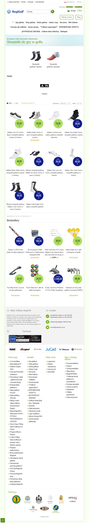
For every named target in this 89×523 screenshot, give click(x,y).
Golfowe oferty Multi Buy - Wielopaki (54, 31)
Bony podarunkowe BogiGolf (16, 454)
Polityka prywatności (70, 393)
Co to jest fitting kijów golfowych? (15, 362)
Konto (23, 2)
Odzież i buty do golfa (21, 39)
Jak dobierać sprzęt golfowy (16, 459)
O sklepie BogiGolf (16, 484)
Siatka (10, 103)
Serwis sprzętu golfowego (34, 420)
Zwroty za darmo (72, 387)
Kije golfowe (20, 22)
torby (16, 322)
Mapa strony (70, 371)
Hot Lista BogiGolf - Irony (16, 475)
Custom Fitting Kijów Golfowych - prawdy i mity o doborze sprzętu (16, 441)
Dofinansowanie (71, 397)
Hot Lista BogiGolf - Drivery (16, 470)
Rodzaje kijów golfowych (14, 386)
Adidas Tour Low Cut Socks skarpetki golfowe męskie (54, 172)
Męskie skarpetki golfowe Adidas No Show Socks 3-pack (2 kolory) (35, 172)
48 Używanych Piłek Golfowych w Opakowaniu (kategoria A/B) (35, 252)
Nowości (32, 406)
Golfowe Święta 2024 (15, 368)
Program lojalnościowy (14, 449)
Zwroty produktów (72, 368)
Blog (79, 17)
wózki (23, 320)
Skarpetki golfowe (33, 39)
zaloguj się (69, 7)
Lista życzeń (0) (14, 2)
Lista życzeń (52, 369)
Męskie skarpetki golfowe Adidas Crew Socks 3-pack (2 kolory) (15, 206)
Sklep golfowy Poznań (14, 391)
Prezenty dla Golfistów (18, 27)
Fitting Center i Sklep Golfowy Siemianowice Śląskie (15, 404)
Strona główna (10, 39)
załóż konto (79, 7)
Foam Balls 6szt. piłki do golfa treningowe (34, 289)
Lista (17, 103)
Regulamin (70, 389)
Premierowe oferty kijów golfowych (16, 480)
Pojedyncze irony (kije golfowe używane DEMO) (73, 289)
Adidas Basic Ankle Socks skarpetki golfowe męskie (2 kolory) (15, 172)
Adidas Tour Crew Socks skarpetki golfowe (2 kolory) (73, 172)
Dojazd (68, 366)
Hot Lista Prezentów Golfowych (16, 373)
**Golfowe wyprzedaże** (49, 27)
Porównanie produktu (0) (27, 103)
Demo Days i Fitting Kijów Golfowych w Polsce (16, 426)
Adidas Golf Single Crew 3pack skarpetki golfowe (34, 205)
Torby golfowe (30, 22)
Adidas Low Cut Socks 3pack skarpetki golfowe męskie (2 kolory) (15, 134)
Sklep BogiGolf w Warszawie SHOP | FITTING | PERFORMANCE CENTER (16, 416)
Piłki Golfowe (72, 22)
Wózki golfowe (42, 22)
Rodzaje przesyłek (72, 384)
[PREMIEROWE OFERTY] (69, 27)
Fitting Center (66, 17)
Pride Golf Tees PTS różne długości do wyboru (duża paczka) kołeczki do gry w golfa (54, 253)
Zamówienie (40, 2)
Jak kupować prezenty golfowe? (16, 464)
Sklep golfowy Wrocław (14, 396)
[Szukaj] (52, 11)
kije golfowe (29, 320)
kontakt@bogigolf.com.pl (57, 327)
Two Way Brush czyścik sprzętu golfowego (15, 289)
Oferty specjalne (34, 408)
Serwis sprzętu (33, 27)
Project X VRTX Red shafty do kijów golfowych (15, 251)
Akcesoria (63, 22)
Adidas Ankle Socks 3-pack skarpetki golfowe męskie (35, 134)
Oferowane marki (34, 411)
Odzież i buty (53, 22)
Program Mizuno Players (15, 433)
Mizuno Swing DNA (35, 416)
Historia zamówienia (52, 365)
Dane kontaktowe (72, 363)
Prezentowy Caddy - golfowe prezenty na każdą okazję (16, 379)
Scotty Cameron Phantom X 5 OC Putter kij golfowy (54, 289)
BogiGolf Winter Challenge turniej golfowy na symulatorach (72, 378)
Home (13, 22)
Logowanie (51, 361)
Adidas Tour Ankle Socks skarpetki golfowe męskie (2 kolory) (74, 134)
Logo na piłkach (34, 414)
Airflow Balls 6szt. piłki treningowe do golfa (73, 251)
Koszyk (30, 2)
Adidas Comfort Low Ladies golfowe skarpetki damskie (54, 134)
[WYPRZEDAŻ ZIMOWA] (31, 31)
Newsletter (51, 372)
